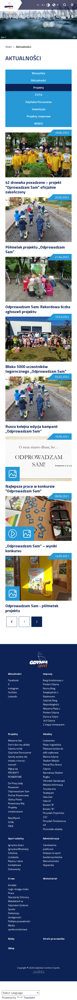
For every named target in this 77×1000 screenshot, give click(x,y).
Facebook (13, 680)
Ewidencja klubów (52, 857)
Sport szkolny (16, 838)
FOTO (38, 95)
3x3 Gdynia (49, 720)
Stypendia (48, 865)
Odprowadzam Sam (18, 791)
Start (9, 47)
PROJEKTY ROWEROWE (15, 774)
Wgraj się (13, 769)
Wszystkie (38, 73)
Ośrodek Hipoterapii (54, 781)
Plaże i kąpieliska (52, 744)
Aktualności (38, 80)
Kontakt (12, 885)
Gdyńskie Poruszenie (38, 102)
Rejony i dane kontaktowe (15, 863)
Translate (29, 997)
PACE (10, 826)
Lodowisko (49, 740)
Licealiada (13, 857)
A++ (43, 4)
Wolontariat (50, 878)
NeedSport (14, 818)
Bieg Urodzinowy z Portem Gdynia (53, 682)
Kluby (11, 939)
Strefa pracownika (53, 939)
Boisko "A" (48, 805)
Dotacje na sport (52, 853)
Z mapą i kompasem (53, 724)
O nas (11, 878)
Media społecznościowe (17, 927)
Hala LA (47, 801)
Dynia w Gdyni (50, 716)
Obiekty (47, 734)
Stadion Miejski (51, 760)
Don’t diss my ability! (19, 744)
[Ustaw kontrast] (48, 5)
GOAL (11, 822)
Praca (11, 893)
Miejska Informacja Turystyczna (53, 786)
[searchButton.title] (64, 4)
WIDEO (38, 123)
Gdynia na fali (15, 748)
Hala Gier (48, 797)
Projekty (38, 87)
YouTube (12, 692)
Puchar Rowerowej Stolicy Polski (18, 797)
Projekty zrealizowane (15, 809)
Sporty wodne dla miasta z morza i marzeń (17, 761)
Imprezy (47, 674)
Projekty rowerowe (38, 116)
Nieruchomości (51, 861)
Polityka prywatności (19, 921)
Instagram (13, 688)
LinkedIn (12, 696)
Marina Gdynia (50, 756)
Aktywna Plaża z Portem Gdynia (51, 710)
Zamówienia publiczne (49, 847)
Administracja (51, 838)
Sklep (11, 948)
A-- (38, 4)
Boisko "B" (48, 809)
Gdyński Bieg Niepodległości (51, 702)
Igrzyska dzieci (16, 845)
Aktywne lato (15, 740)
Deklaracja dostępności (14, 915)
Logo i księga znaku (18, 889)
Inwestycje (38, 109)
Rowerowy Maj (16, 803)
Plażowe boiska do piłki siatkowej (53, 750)
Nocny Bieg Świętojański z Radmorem (50, 692)
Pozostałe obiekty (52, 829)
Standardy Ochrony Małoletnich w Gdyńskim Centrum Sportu (18, 903)
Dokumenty (14, 869)
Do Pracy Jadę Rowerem (15, 785)
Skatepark (48, 793)
